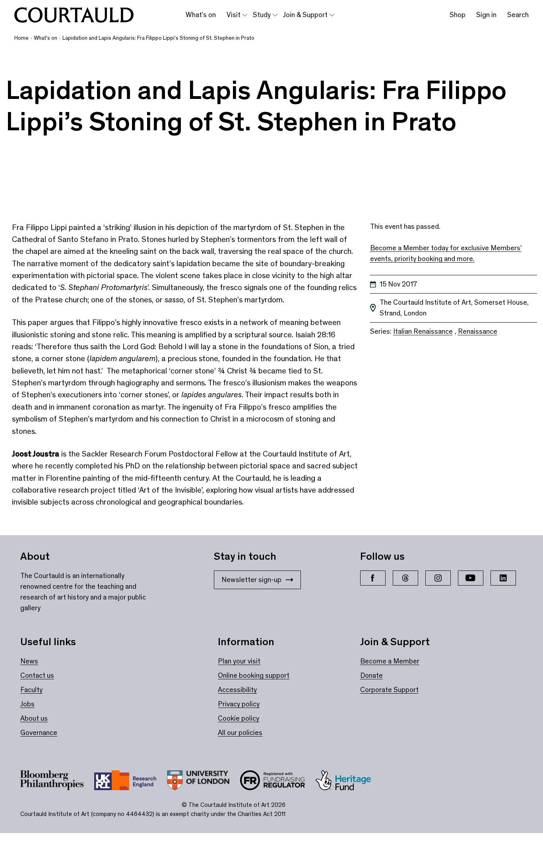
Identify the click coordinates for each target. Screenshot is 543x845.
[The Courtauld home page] (74, 15)
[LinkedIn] (503, 578)
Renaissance (477, 331)
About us (34, 718)
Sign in (486, 14)
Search (518, 14)
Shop (457, 14)
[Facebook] (373, 578)
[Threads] (405, 578)
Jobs (27, 704)
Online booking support (253, 675)
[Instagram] (438, 578)
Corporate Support (389, 689)
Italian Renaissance (423, 331)
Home (21, 38)
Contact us (37, 675)
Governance (38, 732)
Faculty (31, 689)
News (29, 661)
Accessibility (237, 689)
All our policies (240, 732)
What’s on (201, 14)
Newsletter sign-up (251, 579)
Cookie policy (238, 718)
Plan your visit (239, 661)
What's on (45, 38)
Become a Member (389, 661)
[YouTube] (470, 578)
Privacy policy (239, 704)
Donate (371, 675)
